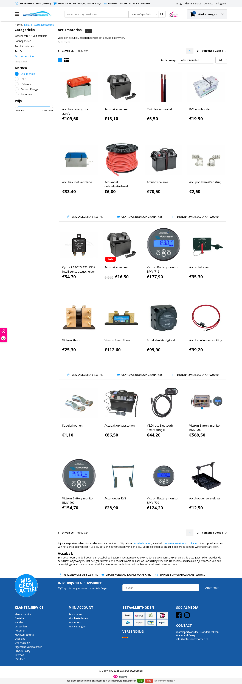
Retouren (20, 630)
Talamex (26, 84)
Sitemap (19, 655)
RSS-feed (20, 659)
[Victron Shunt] (79, 317)
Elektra (28, 24)
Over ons (20, 638)
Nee (149, 681)
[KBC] (127, 622)
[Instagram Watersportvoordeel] (187, 616)
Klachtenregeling (24, 634)
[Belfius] (139, 615)
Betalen (19, 622)
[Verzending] (125, 637)
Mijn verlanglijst (77, 626)
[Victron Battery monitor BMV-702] (79, 475)
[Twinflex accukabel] (163, 86)
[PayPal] (162, 622)
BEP (23, 79)
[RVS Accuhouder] (206, 86)
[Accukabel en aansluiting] (206, 317)
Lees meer (64, 42)
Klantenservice (23, 614)
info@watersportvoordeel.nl (192, 639)
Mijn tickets (75, 622)
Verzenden (21, 626)
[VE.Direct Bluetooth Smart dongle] (163, 403)
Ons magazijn (22, 642)
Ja (140, 681)
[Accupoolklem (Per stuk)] (206, 159)
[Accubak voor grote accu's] (79, 86)
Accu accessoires (44, 24)
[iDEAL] (162, 615)
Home (18, 24)
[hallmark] (173, 14)
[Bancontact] (150, 622)
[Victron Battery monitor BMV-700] (163, 475)
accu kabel (191, 543)
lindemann (27, 94)
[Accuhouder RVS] (121, 475)
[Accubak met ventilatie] (79, 159)
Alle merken (28, 73)
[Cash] (150, 615)
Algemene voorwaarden (28, 646)
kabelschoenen (142, 543)
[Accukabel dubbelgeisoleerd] (121, 159)
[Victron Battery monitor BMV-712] (163, 244)
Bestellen (20, 618)
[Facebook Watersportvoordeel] (179, 616)
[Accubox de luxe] (163, 159)
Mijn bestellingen (78, 618)
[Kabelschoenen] (79, 403)
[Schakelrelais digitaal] (163, 317)
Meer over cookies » (164, 681)
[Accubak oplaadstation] (121, 403)
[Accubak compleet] (121, 86)
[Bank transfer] (127, 615)
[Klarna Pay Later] (139, 622)
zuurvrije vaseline (174, 543)
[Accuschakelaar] (206, 244)
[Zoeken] (162, 14)
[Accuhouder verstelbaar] (206, 475)
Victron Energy (29, 89)
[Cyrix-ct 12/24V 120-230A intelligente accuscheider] (79, 244)
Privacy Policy (22, 651)
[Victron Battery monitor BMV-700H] (206, 403)
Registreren (75, 614)
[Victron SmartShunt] (121, 317)
